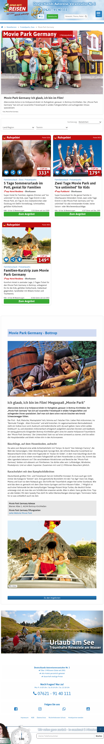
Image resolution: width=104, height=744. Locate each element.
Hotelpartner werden (75, 718)
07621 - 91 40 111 (54, 693)
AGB (32, 718)
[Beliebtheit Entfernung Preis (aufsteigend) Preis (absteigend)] (89, 122)
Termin (39, 127)
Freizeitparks (30, 179)
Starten (99, 736)
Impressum (24, 718)
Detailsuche (52, 16)
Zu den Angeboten (52, 598)
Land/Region (8, 127)
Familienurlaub (10, 179)
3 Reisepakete (66, 35)
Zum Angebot (27, 214)
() (41, 16)
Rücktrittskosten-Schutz (57, 718)
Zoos (21, 179)
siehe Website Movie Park (20, 513)
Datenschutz (41, 718)
